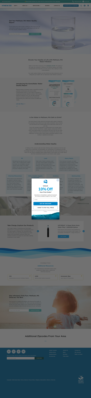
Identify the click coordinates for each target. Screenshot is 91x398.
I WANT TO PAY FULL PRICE (45, 207)
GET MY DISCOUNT (45, 203)
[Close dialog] (58, 180)
